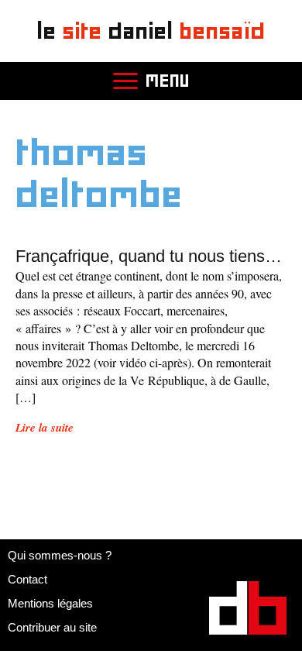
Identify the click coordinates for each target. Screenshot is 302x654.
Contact (27, 579)
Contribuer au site (52, 627)
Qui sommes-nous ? (60, 555)
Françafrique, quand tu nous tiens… (148, 256)
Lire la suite (44, 427)
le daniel (151, 30)
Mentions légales (50, 603)
